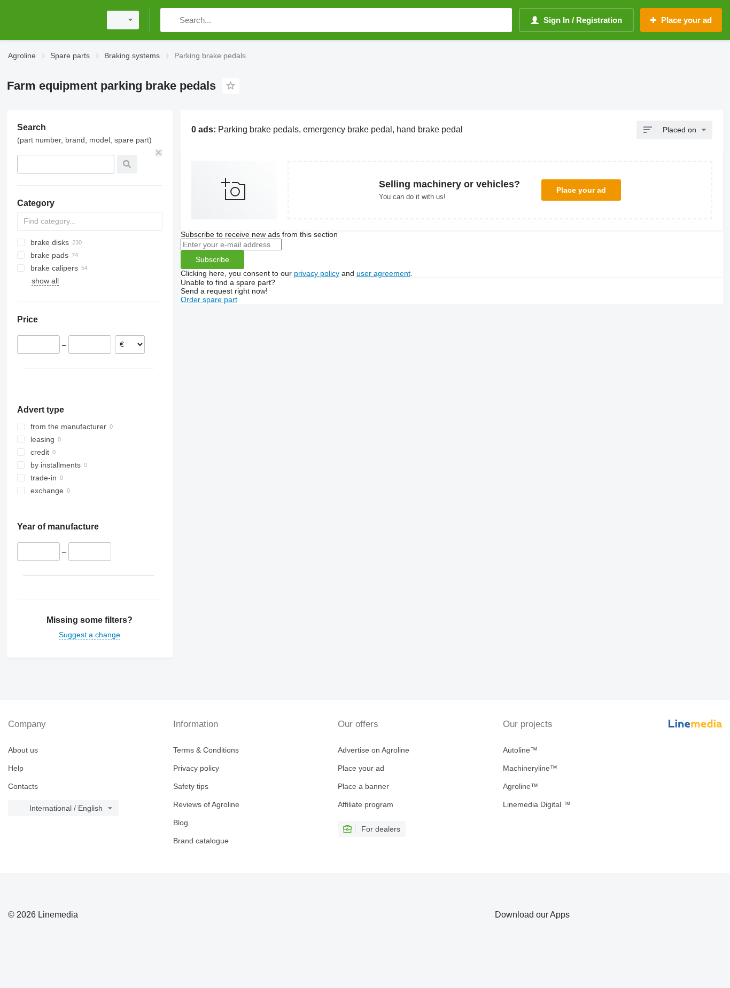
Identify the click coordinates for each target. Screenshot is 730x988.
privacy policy (316, 273)
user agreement (383, 273)
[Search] (170, 20)
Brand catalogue (201, 840)
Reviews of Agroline (206, 804)
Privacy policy (196, 768)
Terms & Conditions (206, 750)
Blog (180, 822)
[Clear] (158, 152)
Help (16, 768)
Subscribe (212, 259)
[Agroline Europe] (51, 20)
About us (23, 750)
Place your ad (581, 190)
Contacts (23, 786)
